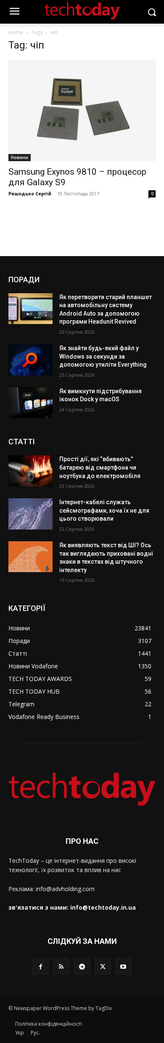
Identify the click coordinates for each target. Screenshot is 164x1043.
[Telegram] (82, 966)
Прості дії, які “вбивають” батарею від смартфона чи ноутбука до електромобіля (99, 467)
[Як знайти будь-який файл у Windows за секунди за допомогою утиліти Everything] (30, 360)
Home (15, 32)
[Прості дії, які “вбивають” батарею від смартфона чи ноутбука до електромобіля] (30, 470)
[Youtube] (123, 966)
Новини (19, 157)
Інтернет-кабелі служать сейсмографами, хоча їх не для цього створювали (104, 510)
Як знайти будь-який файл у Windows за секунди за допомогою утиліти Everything (103, 356)
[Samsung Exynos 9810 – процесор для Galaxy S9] (82, 110)
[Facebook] (40, 966)
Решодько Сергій (29, 193)
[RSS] (61, 966)
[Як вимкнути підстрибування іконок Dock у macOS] (30, 403)
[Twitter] (103, 966)
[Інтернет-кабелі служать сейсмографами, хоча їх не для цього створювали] (30, 514)
